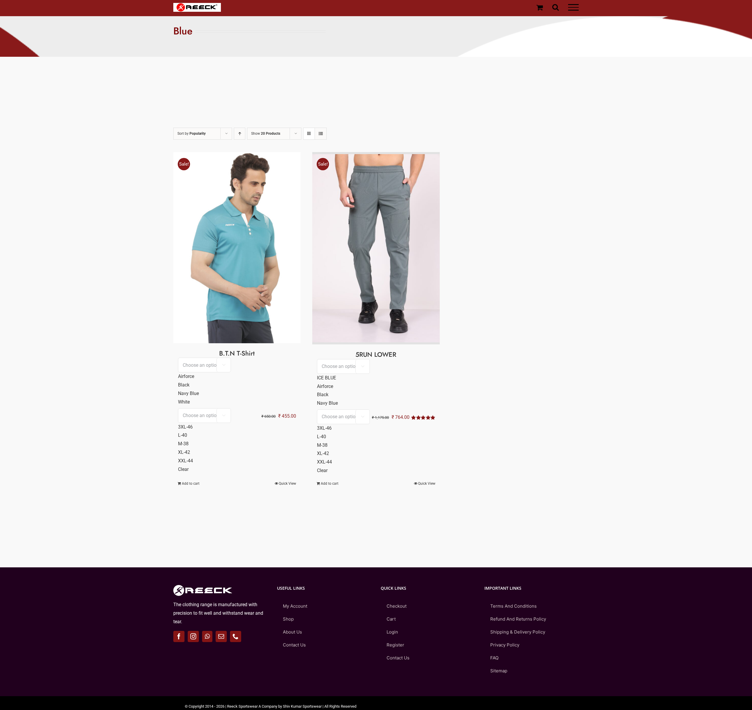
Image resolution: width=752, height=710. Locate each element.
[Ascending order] (239, 134)
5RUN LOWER (375, 354)
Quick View (287, 483)
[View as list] (320, 133)
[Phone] (235, 636)
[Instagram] (193, 636)
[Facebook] (178, 636)
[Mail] (221, 636)
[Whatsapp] (207, 636)
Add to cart (190, 483)
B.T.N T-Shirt (237, 353)
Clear (183, 469)
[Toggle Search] (555, 7)
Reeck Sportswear (242, 706)
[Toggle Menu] (573, 7)
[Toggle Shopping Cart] (539, 7)
